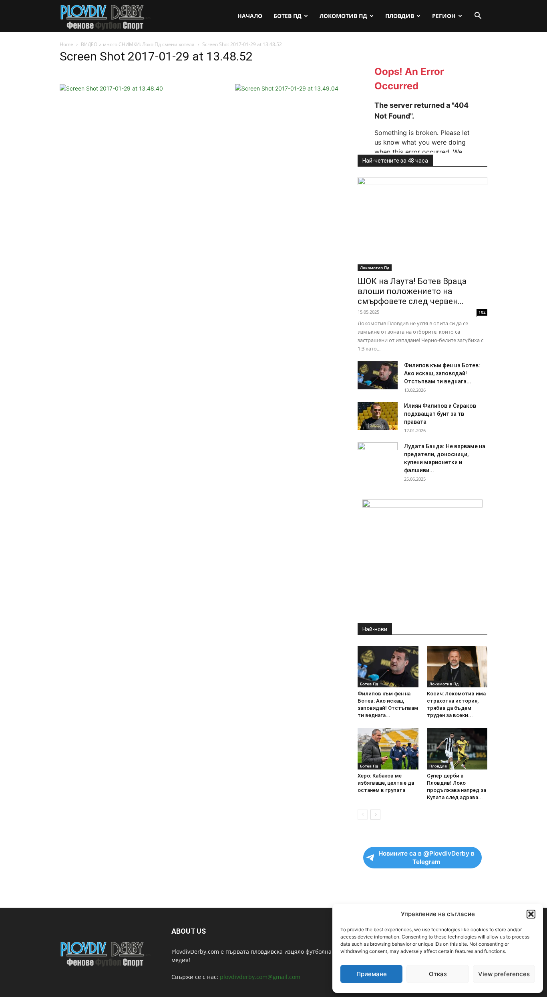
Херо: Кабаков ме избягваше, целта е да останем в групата (386, 783)
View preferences (504, 974)
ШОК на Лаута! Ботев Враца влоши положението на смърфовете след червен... (412, 291)
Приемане (371, 974)
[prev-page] (363, 815)
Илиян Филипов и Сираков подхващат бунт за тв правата (440, 414)
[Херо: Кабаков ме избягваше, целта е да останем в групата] (388, 748)
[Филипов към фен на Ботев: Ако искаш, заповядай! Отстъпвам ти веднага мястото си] (378, 375)
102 (482, 312)
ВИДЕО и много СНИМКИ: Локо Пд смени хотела (138, 44)
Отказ (438, 974)
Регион (444, 16)
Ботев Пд (288, 16)
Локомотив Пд (343, 16)
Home (66, 44)
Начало (249, 16)
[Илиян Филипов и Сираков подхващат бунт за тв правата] (378, 416)
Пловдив (399, 16)
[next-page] (375, 815)
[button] (531, 914)
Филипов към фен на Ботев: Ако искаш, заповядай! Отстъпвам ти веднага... (442, 373)
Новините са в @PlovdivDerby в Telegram (426, 858)
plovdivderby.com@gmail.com (260, 977)
